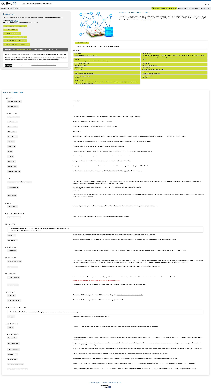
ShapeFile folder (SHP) (11, 29)
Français (206, 2)
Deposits (77, 59)
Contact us (206, 4)
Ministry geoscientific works (82, 76)
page (135, 141)
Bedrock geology (146, 53)
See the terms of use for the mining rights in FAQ (130, 295)
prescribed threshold (87, 196)
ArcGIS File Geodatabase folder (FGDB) (15, 26)
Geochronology (79, 67)
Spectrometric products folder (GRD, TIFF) (17, 44)
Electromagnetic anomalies (82, 63)
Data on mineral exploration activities (148, 277)
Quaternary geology (80, 80)
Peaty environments (147, 76)
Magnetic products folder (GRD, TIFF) (15, 40)
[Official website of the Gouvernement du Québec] (9, 5)
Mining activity (79, 72)
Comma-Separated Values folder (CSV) (15, 37)
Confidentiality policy (95, 382)
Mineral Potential (146, 67)
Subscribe (156, 8)
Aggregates (78, 53)
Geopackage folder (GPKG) (12, 33)
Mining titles (145, 72)
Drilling (144, 59)
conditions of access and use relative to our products (43, 65)
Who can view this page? (115, 382)
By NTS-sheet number (81, 42)
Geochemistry (145, 63)
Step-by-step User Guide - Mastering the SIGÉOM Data (21, 54)
